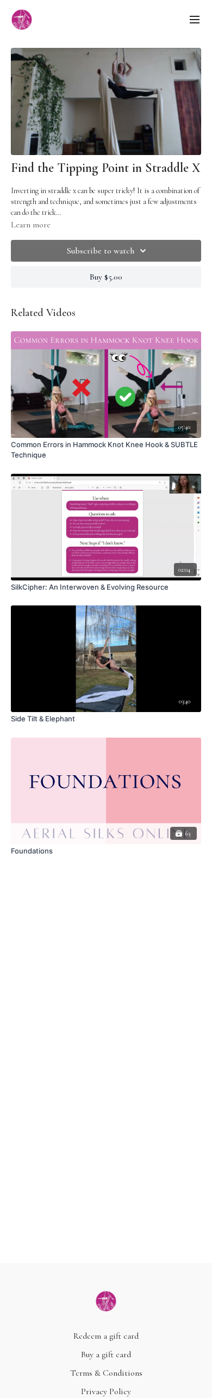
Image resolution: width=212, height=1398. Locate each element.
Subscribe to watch (100, 250)
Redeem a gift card (106, 1336)
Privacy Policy (106, 1391)
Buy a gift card (106, 1354)
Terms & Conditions (106, 1373)
